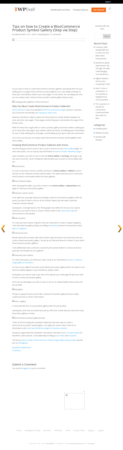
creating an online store (47, 113)
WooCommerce (18, 110)
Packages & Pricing (32, 430)
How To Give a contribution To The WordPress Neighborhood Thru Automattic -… (103, 94)
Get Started (99, 10)
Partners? (47, 430)
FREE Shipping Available (74, 405)
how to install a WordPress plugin (68, 151)
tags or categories (19, 228)
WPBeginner (23, 343)
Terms (68, 430)
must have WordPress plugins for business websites (47, 328)
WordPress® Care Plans (60, 10)
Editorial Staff (20, 34)
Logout (101, 430)
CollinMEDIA (49, 444)
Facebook (72, 335)
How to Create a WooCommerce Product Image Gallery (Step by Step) (48, 340)
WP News (58, 430)
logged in (26, 368)
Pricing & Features (80, 10)
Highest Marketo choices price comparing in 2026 (102, 81)
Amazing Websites (77, 444)
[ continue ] (16, 350)
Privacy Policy (79, 430)
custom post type (67, 211)
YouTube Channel (73, 333)
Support (108, 2)
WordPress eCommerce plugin (53, 110)
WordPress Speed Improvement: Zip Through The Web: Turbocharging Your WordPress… (102, 68)
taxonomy (55, 225)
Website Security (101, 133)
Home (19, 430)
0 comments (56, 34)
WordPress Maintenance (21, 347)
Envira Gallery (68, 148)
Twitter (62, 335)
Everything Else (43, 34)
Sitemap (91, 444)
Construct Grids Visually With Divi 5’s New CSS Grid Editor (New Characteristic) (102, 53)
